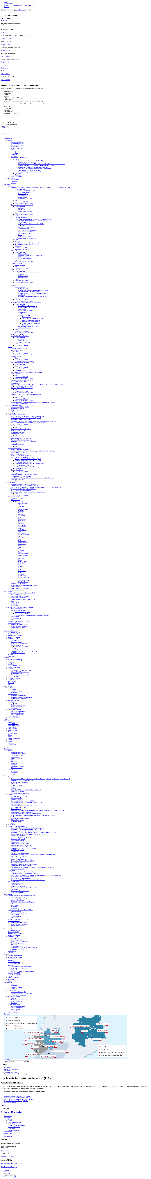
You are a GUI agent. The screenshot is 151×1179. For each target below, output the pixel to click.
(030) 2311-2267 (5, 127)
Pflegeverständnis (16, 410)
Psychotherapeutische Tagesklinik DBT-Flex (23, 489)
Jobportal (3, 1105)
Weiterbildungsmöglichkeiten (19, 698)
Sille (19, 536)
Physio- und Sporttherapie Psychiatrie (21, 440)
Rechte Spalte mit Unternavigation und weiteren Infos (19, 5)
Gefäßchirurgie (22, 309)
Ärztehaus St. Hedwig (17, 498)
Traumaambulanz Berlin (17, 479)
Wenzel (20, 579)
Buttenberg (21, 512)
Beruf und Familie (13, 681)
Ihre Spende (18, 173)
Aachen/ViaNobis (13, 724)
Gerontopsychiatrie (23, 228)
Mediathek (14, 181)
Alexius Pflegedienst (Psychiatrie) (20, 449)
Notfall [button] (28, 10)
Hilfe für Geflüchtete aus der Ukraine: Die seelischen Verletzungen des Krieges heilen (41, 164)
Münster (10, 736)
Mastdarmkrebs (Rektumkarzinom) (31, 323)
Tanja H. (20, 528)
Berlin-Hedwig (12, 727)
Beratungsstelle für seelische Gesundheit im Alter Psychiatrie (28, 422)
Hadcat (20, 522)
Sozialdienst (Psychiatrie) (18, 653)
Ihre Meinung (11, 656)
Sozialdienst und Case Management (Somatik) (24, 651)
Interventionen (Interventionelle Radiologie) (30, 255)
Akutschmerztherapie (24, 342)
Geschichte (14, 154)
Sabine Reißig (22, 563)
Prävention (14, 156)
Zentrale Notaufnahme (17, 334)
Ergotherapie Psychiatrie (18, 426)
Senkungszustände (23, 276)
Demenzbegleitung (16, 642)
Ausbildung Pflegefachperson (19, 594)
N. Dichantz (21, 515)
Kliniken (10, 186)
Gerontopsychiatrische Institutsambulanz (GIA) (28, 459)
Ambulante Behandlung (14, 448)
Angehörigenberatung (17, 640)
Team (16, 153)
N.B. (19, 552)
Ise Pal (20, 560)
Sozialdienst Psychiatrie (17, 444)
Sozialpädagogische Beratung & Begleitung (23, 599)
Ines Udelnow (22, 519)
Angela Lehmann (23, 542)
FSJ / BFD (11, 679)
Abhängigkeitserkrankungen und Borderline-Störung (32, 220)
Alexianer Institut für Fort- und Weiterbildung (20, 607)
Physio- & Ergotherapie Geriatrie (20, 437)
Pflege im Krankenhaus (14, 405)
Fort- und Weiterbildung (14, 665)
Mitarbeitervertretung (17, 176)
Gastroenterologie (23, 194)
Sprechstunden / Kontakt (21, 202)
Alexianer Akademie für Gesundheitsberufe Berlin (21, 593)
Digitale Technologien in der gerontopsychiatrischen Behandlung (36, 165)
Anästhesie (21, 339)
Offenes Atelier (15, 500)
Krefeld (10, 735)
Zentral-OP (14, 692)
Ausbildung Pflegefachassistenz (20, 596)
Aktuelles (10, 178)
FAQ (12, 620)
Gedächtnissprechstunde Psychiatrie (21, 429)
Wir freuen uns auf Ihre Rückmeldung (11, 1163)
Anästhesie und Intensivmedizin (20, 336)
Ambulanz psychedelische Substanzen (21, 476)
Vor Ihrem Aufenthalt (13, 634)
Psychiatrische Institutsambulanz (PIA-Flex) (27, 467)
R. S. (19, 569)
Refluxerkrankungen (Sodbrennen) (31, 320)
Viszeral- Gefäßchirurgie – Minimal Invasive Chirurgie (26, 302)
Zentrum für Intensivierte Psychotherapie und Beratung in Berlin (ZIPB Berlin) (33, 402)
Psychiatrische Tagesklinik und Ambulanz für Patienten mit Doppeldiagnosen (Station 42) (36, 487)
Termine (13, 183)
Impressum (7, 1172)
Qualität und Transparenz (18, 145)
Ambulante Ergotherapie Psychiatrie (21, 419)
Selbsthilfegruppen (16, 649)
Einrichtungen (8, 591)
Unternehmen (8, 138)
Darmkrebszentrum (16, 356)
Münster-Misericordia (14, 738)
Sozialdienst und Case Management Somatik (23, 441)
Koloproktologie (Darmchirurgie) (27, 307)
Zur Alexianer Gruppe (9, 1167)
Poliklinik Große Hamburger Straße (21, 455)
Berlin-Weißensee (12, 728)
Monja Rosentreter (23, 553)
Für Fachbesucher (20, 216)
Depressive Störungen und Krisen (27, 227)
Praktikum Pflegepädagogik (18, 597)
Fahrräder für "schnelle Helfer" (26, 162)
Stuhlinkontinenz (23, 277)
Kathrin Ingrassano (23, 534)
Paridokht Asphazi (23, 561)
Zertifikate (14, 708)
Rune (19, 567)
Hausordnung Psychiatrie (22, 249)
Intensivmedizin (22, 340)
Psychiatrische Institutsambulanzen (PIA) (22, 457)
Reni (19, 564)
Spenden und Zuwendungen (19, 157)
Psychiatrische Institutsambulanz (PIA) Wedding (28, 460)
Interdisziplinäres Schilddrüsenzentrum (22, 388)
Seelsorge (14, 151)
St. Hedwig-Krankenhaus (11, 1069)
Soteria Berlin (15, 586)
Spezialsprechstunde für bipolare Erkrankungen (24, 474)
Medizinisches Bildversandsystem (24, 203)
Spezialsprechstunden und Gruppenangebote (27, 243)
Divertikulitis (25, 325)
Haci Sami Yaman (23, 582)
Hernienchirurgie (23, 312)
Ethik (12, 149)
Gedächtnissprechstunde (18, 454)
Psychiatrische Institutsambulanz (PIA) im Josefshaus (29, 463)
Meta (19, 547)
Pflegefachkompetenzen (17, 408)
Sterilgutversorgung (16, 691)
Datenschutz (7, 1173)
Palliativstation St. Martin (18, 583)
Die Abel (20, 514)
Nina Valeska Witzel (23, 580)
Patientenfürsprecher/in (17, 645)
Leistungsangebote (20, 189)
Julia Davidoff (22, 520)
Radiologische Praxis (17, 470)
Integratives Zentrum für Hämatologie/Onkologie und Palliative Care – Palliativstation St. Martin (37, 384)
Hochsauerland (12, 732)
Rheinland (10, 743)
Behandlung (21, 209)
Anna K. (20, 508)
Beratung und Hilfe (13, 638)
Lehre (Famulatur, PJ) (21, 247)
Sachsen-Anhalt (12, 744)
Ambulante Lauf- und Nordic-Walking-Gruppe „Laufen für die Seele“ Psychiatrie (33, 421)
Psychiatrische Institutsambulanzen (27, 230)
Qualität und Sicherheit (14, 700)
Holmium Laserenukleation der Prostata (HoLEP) (32, 293)
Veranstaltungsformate (17, 608)
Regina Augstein (22, 503)
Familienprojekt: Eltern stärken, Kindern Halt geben (32, 161)
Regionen (7, 720)
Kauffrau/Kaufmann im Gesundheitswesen (23, 675)
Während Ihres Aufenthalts (15, 635)
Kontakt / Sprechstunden (21, 403)
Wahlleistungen (12, 654)
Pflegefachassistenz (16, 673)
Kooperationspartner (13, 717)
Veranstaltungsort (16, 618)
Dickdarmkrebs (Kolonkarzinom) (31, 321)
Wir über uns (11, 140)
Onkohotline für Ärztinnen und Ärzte (21, 697)
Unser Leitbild (15, 602)
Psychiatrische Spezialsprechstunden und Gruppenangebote (27, 416)
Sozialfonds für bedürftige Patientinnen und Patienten (33, 167)
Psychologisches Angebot (25, 233)
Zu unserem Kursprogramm (22, 612)
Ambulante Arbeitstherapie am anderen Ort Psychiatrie (26, 418)
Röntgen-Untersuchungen (25, 258)
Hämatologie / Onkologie (25, 192)
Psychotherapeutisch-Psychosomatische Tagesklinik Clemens (28, 492)
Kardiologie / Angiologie (25, 198)
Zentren (10, 347)
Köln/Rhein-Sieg (12, 733)
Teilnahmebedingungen (21, 613)
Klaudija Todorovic (23, 577)
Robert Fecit (21, 525)
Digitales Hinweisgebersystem (12, 1177)
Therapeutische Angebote (25, 211)
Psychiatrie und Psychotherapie (19, 217)
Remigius (10, 741)
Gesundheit (11, 683)
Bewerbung (14, 605)
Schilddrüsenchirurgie (24, 314)
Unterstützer (18, 175)
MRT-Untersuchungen (24, 257)
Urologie (13, 285)
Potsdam (10, 739)
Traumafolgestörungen (24, 236)
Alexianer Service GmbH (15, 661)
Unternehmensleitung (17, 142)
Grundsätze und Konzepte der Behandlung (26, 244)
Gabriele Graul (22, 526)
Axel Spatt (21, 574)
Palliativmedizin (22, 197)
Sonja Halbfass (22, 530)
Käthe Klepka (22, 537)
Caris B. (20, 504)
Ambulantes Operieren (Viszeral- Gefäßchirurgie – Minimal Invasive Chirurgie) (33, 451)
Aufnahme (18, 241)
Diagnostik (21, 208)
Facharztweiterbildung (14, 667)
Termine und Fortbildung (14, 709)
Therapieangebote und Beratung (27, 238)
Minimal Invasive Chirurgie (25, 310)
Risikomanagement (16, 706)
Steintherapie (21, 295)
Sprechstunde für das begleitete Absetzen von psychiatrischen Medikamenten (32, 478)
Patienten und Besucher (10, 631)
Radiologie (14, 250)
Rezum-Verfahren (23, 288)
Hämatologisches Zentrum (18, 381)
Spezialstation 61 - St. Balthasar (20, 588)
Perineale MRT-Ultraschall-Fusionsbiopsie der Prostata (33, 290)
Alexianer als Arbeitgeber (15, 659)
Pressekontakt (15, 179)
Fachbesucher (8, 686)
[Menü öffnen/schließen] (7, 10)
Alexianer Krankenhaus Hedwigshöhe (18, 621)
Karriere (6, 657)
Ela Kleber (21, 511)
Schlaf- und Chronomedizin (18, 263)
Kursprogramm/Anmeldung (18, 610)
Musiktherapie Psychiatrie (18, 432)
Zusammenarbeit (12, 694)
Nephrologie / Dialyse (24, 195)
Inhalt (5, 2)
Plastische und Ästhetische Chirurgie (28, 326)
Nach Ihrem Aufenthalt (14, 637)
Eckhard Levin (22, 544)
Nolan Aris (21, 550)
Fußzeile (6, 7)
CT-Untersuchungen (23, 254)
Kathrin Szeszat (22, 575)
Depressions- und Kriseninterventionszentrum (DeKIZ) (26, 372)
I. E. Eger (21, 523)
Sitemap (6, 1170)
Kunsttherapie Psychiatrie (18, 430)
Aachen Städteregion (13, 722)
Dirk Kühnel (21, 539)
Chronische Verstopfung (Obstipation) (32, 318)
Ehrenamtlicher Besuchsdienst (19, 643)
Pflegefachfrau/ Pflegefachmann (20, 672)
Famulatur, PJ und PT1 (14, 676)
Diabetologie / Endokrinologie (26, 190)
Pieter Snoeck (22, 571)
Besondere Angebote (13, 496)
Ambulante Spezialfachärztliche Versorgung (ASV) (32, 296)
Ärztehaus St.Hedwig (14, 623)
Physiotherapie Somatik (17, 433)
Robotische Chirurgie (24, 315)
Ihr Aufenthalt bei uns (14, 632)
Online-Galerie (19, 501)
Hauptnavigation (8, 3)
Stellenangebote (12, 662)
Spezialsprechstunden (21, 468)
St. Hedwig (7, 747)
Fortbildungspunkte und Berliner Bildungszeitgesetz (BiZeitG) (32, 615)
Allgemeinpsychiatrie (24, 222)
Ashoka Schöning (23, 509)
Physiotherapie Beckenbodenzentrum (21, 438)
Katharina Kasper (12, 730)
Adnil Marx (21, 572)
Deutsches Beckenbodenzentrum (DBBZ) (22, 362)
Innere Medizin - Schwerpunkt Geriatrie (22, 205)
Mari (19, 545)
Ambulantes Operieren (24, 328)
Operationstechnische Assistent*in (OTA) (22, 670)
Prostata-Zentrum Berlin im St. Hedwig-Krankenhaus (26, 394)
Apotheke (14, 689)
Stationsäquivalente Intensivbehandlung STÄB (31, 224)
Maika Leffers (22, 541)
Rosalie (20, 566)
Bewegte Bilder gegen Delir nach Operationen (31, 172)
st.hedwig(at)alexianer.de (7, 1156)
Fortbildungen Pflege (17, 714)
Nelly (19, 549)
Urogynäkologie (15, 269)
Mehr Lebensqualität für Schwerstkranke (29, 170)
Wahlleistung (11, 413)
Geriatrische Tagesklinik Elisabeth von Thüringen (25, 485)
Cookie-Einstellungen (10, 1175)
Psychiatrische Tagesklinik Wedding (21, 490)
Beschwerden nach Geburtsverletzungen (29, 272)
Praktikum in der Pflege (14, 678)
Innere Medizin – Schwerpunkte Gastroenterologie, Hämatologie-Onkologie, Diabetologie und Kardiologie (40, 187)
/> (25, 10)
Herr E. (20, 517)
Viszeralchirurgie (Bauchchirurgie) (27, 306)
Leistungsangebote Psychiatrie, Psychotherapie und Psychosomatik (33, 219)
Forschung (18, 246)
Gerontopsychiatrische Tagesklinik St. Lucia (23, 484)
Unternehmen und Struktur (18, 143)
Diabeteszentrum (15, 373)
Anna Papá (21, 506)
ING (19, 531)
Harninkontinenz (22, 274)
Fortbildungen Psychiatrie (18, 711)
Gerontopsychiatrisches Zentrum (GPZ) (22, 380)
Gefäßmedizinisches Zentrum (19, 348)
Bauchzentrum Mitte (16, 350)
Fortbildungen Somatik (17, 713)
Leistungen (7, 184)
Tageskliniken (11, 482)
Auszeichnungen (15, 146)
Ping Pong (21, 558)
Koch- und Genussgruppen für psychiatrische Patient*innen (34, 168)
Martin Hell (21, 533)
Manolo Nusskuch (23, 555)
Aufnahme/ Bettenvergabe (18, 695)
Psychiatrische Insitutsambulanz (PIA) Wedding (24, 585)
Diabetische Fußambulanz (18, 452)
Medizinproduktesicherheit (18, 705)
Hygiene (13, 702)
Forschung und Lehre (14, 716)
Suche (6, 719)
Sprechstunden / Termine (21, 299)
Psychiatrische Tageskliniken (26, 231)
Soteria (20, 235)
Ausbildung (11, 668)
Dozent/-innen (15, 616)
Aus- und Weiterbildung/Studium (20, 407)
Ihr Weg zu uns (5, 133)
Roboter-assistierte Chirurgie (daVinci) (28, 291)
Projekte (17, 159)
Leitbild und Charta (16, 148)
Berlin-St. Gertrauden (14, 725)
